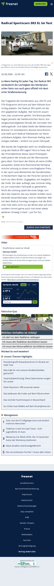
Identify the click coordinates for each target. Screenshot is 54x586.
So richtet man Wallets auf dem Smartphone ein (27, 406)
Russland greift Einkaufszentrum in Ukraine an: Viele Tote (26, 363)
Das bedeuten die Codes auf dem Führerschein (26, 393)
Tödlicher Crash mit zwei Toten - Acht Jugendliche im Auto (24, 430)
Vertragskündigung (27, 546)
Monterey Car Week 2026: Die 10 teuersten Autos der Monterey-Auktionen (27, 438)
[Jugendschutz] (27, 563)
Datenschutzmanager (27, 506)
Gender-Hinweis (27, 523)
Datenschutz (27, 500)
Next (50, 42)
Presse (27, 528)
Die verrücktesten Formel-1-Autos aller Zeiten (28, 452)
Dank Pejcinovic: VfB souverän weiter (22, 387)
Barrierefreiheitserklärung (27, 489)
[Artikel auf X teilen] (51, 74)
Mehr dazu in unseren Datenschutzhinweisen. (23, 280)
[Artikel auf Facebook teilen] (46, 74)
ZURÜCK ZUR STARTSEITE (38, 227)
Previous (3, 42)
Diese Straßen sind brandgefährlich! (23, 445)
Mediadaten (27, 534)
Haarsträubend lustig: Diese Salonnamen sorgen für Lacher (27, 380)
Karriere (27, 540)
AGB (27, 517)
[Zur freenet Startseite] (9, 3)
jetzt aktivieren (13, 267)
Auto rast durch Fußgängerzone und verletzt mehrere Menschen (27, 422)
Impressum (27, 494)
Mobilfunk (41, 4)
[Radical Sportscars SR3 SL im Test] (27, 44)
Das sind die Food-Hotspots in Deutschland (24, 399)
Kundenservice (27, 483)
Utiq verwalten (27, 511)
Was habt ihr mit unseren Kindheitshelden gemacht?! (24, 372)
